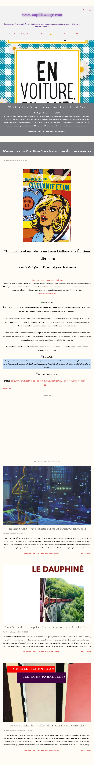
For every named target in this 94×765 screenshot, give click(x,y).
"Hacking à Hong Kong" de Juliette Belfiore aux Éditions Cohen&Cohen (47, 528)
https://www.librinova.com (47, 293)
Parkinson (75, 381)
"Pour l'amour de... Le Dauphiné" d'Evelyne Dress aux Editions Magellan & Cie (47, 627)
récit (83, 381)
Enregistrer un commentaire (51, 131)
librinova (65, 381)
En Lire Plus (86, 553)
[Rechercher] (84, 9)
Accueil (12, 34)
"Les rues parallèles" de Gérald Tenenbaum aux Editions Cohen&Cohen (47, 725)
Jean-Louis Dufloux (52, 381)
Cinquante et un (18, 381)
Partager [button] (32, 131)
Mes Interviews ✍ (45, 34)
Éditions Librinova (34, 381)
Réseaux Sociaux (64, 34)
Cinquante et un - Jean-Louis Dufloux (47, 280)
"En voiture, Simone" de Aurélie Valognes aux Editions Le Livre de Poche (47, 107)
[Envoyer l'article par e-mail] (44, 386)
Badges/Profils (26, 34)
